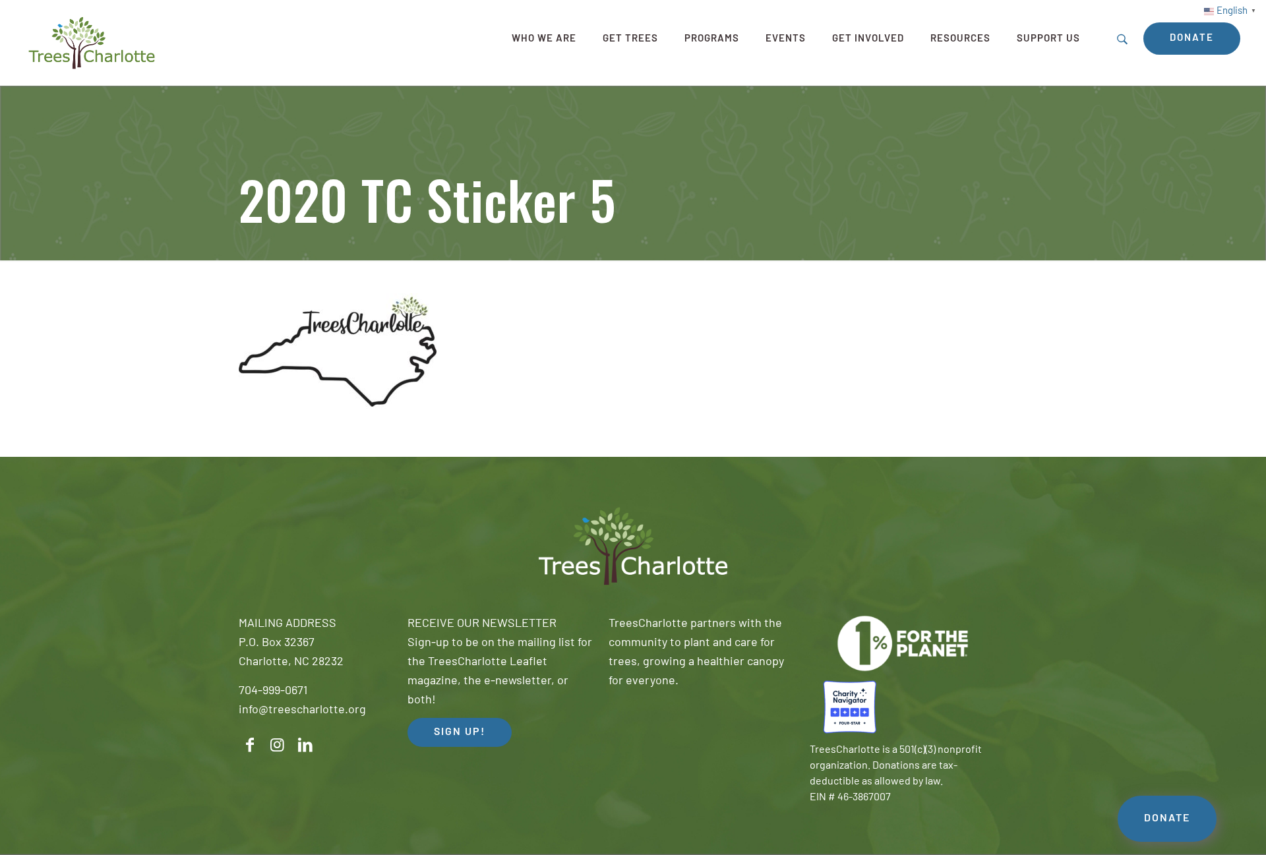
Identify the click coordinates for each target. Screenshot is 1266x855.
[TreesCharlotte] (92, 43)
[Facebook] (250, 745)
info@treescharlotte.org (302, 711)
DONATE (1167, 818)
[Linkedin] (305, 745)
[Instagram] (277, 745)
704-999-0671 (273, 691)
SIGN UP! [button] (459, 732)
